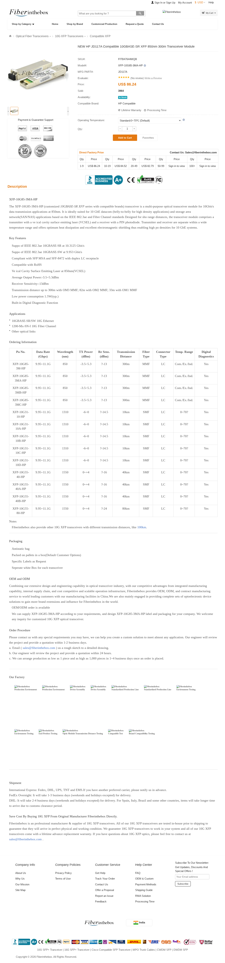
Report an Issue (104, 895)
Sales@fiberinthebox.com (201, 152)
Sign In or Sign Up (164, 2)
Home (55, 24)
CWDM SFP (164, 949)
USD (199, 2)
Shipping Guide (144, 890)
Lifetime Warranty (131, 110)
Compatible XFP (100, 36)
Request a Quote (135, 24)
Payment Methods (145, 884)
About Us (20, 872)
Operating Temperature (91, 120)
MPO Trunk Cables (144, 949)
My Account (185, 2)
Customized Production (104, 24)
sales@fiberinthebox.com (39, 648)
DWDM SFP (180, 949)
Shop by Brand (75, 24)
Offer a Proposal (104, 890)
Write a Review (153, 78)
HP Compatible (127, 103)
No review (137, 78)
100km (141, 527)
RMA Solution (143, 895)
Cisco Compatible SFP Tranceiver (111, 949)
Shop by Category (21, 24)
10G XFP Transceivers (69, 36)
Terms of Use (63, 878)
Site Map (20, 890)
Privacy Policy (63, 872)
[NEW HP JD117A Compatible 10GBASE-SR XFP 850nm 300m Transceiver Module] (38, 73)
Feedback (101, 901)
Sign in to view (176, 165)
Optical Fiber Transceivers (32, 36)
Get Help (100, 872)
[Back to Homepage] (10, 36)
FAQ (137, 872)
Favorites (148, 137)
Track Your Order (105, 878)
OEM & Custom (144, 878)
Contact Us (158, 24)
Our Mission (22, 884)
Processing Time (156, 110)
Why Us (20, 878)
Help (211, 2)
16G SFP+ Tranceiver (76, 949)
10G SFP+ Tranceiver (49, 949)
